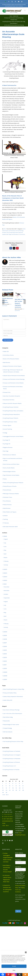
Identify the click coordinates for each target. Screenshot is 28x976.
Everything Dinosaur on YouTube (11, 769)
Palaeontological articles (9, 471)
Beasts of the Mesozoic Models (11, 358)
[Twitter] (5, 840)
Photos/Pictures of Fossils (9, 486)
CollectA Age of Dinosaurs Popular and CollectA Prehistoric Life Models (13, 371)
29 (3, 792)
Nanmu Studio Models (9, 468)
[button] (26, 952)
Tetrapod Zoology (7, 728)
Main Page (8, 234)
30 (6, 792)
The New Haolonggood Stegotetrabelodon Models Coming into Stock (7, 857)
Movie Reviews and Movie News (11, 464)
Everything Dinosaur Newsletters (11, 414)
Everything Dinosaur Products (10, 418)
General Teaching (7, 429)
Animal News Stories (8, 355)
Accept (14, 966)
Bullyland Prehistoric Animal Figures (12, 366)
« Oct (3, 794)
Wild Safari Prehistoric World (10, 526)
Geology (5, 432)
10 (9, 785)
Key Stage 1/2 (6, 440)
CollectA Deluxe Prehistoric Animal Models (14, 375)
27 (19, 790)
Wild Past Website (7, 732)
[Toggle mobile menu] (25, 10)
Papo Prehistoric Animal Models (11, 475)
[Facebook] (2, 840)
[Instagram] (2, 843)
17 (9, 788)
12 (16, 785)
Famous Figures (7, 425)
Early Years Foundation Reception (11, 396)
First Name (18, 860)
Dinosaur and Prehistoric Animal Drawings (13, 230)
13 (19, 785)
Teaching (5, 519)
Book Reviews (6, 362)
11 (12, 785)
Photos (5, 479)
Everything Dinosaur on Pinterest (11, 762)
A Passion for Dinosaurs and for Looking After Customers (7, 888)
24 (9, 790)
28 (23, 790)
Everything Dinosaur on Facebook (11, 751)
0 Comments (22, 234)
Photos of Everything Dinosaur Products (13, 482)
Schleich (5, 515)
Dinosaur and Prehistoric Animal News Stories (13, 387)
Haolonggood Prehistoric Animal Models (13, 436)
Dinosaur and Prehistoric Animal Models (13, 383)
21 (22, 788)
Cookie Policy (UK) (7, 700)
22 (3, 790)
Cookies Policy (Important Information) (13, 696)
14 (22, 785)
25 (13, 790)
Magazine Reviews (7, 447)
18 (12, 788)
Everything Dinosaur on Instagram (11, 755)
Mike (5, 228)
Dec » (7, 794)
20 (19, 788)
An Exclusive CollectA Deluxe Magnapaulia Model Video (7, 878)
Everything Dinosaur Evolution (10, 407)
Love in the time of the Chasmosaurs (12, 713)
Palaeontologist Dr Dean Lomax (11, 724)
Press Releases (14, 234)
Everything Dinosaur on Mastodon (11, 758)
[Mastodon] (12, 840)
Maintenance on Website (9, 454)
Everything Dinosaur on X (9, 766)
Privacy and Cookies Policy (9, 693)
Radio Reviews (6, 508)
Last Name (18, 867)
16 (6, 788)
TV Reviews (6, 523)
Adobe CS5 (6, 351)
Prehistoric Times (7, 497)
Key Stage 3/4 (6, 443)
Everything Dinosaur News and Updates (13, 410)
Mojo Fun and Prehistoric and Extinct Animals (12, 459)
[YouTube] (9, 840)
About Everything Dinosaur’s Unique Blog (13, 689)
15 (2, 788)
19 (16, 788)
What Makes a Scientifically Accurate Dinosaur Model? (7, 868)
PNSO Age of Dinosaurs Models (11, 493)
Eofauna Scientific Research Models (12, 403)
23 (6, 790)
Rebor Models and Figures (9, 512)
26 (16, 790)
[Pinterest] (7, 840)
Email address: (19, 853)
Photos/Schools (7, 490)
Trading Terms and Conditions (19, 889)
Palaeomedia (6, 721)
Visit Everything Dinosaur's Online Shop (13, 741)
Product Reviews (7, 504)
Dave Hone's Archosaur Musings (11, 710)
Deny (14, 970)
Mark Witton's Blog (8, 717)
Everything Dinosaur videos (10, 421)
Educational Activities (8, 399)
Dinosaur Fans (5, 232)
